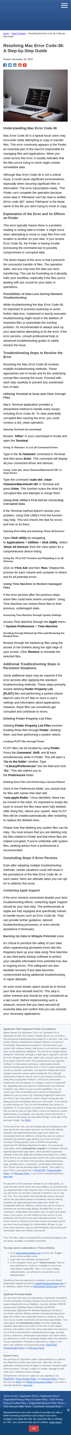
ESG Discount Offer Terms (17, 1406)
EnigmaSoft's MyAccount (45, 1286)
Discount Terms (22, 1173)
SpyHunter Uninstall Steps (47, 1406)
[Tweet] (10, 65)
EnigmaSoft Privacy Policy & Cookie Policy (26, 1399)
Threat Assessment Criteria (39, 1382)
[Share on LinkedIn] (15, 65)
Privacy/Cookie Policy (14, 1348)
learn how (7, 1177)
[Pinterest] (24, 65)
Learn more (55, 1422)
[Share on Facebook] (5, 65)
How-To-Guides (19, 33)
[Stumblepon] (19, 65)
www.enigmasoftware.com (28, 1253)
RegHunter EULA (49, 1396)
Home (6, 33)
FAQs (28, 1120)
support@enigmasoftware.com (49, 1283)
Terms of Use (11, 1396)
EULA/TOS (40, 1170)
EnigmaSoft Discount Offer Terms (46, 1403)
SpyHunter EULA (29, 1396)
